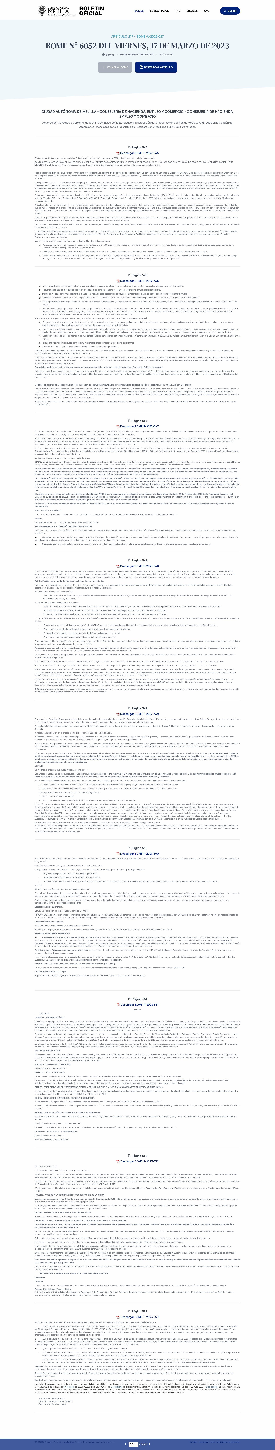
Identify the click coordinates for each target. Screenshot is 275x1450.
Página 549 (139, 708)
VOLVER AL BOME (117, 67)
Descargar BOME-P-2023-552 (139, 1161)
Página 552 (139, 1156)
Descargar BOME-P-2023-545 (139, 153)
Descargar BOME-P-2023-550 (139, 853)
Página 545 (139, 147)
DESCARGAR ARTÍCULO (158, 67)
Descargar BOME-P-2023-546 (139, 281)
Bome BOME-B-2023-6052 (136, 54)
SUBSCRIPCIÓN (159, 11)
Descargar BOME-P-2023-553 (139, 1317)
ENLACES (192, 11)
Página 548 (139, 560)
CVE (206, 11)
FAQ (177, 11)
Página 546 (139, 275)
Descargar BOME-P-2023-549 (139, 714)
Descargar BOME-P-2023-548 (139, 566)
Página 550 (138, 848)
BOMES (139, 11)
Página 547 (139, 421)
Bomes (109, 54)
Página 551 (139, 999)
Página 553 (139, 1311)
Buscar (232, 11)
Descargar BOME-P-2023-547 (139, 426)
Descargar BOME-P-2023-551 (139, 1004)
